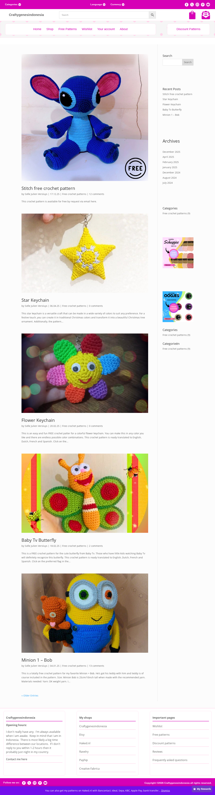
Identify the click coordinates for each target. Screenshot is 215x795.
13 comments (96, 665)
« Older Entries (30, 695)
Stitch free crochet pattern (48, 188)
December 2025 (171, 151)
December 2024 (171, 172)
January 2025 (170, 167)
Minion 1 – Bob (37, 660)
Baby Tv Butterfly (39, 540)
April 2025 (168, 156)
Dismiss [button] (165, 790)
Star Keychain (35, 300)
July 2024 (168, 182)
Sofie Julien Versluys (36, 194)
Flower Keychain (38, 420)
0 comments (96, 305)
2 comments (96, 545)
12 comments (96, 194)
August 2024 (170, 177)
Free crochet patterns (74, 194)
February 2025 (171, 162)
